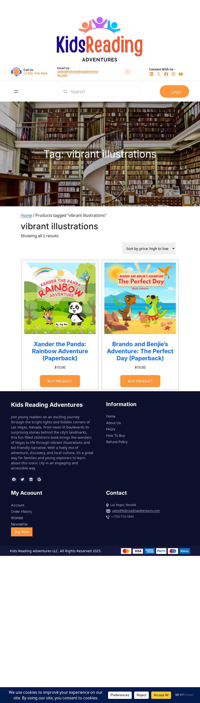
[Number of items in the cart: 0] (127, 72)
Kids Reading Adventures (47, 404)
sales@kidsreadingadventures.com (77, 73)
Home (26, 215)
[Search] (65, 91)
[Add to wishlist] (90, 267)
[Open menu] (16, 91)
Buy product (60, 381)
